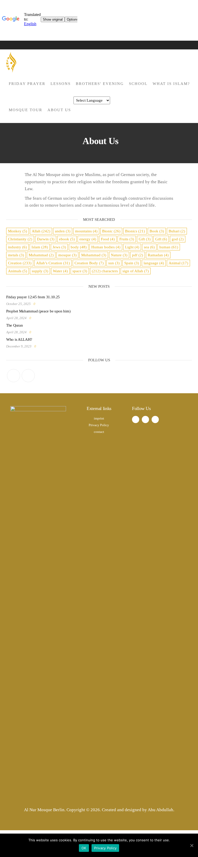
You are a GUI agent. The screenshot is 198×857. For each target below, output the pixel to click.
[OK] (191, 845)
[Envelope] (155, 419)
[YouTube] (28, 375)
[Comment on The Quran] (35, 332)
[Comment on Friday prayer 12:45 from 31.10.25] (39, 304)
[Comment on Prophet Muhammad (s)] (35, 318)
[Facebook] (13, 375)
